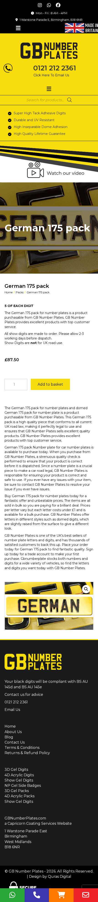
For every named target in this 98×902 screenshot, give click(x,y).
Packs (19, 292)
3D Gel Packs (17, 791)
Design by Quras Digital (50, 876)
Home (9, 292)
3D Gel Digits (16, 769)
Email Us (12, 709)
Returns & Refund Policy (27, 753)
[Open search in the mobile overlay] (49, 99)
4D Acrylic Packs (19, 796)
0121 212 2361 (54, 68)
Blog (9, 737)
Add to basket (50, 384)
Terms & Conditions (22, 747)
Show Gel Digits (19, 780)
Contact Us (15, 742)
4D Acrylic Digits (19, 775)
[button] (39, 5)
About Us (13, 732)
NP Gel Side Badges (23, 785)
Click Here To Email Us (51, 75)
